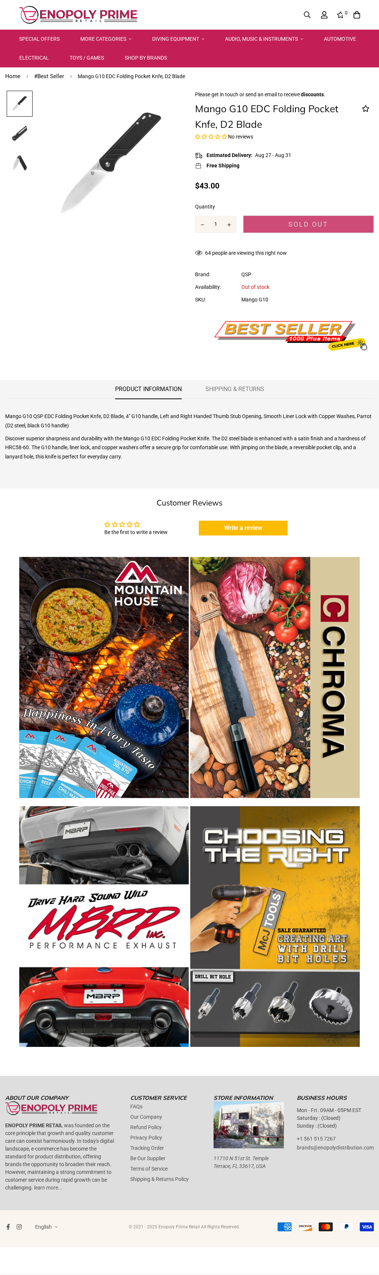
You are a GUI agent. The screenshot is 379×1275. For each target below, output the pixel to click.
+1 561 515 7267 (316, 1139)
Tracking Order (147, 1148)
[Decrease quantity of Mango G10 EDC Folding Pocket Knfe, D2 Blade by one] (202, 224)
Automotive (340, 39)
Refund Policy (146, 1127)
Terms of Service (149, 1169)
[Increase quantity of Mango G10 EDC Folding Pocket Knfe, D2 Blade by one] (229, 224)
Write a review (243, 527)
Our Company (146, 1117)
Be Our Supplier (147, 1158)
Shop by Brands (146, 58)
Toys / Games (87, 58)
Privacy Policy (146, 1138)
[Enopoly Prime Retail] (78, 15)
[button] (211, 137)
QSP (246, 274)
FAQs (136, 1106)
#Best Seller (49, 76)
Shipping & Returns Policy (159, 1179)
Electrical (34, 58)
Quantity (205, 207)
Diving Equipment (175, 39)
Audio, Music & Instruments (261, 39)
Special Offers (39, 39)
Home (12, 76)
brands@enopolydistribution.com (335, 1148)
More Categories (103, 39)
